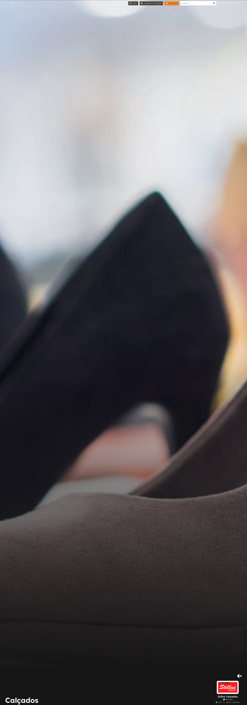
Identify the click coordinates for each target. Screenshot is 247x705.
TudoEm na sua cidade (152, 3)
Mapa (134, 3)
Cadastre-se (225, 3)
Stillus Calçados (228, 696)
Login (238, 3)
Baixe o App (172, 3)
